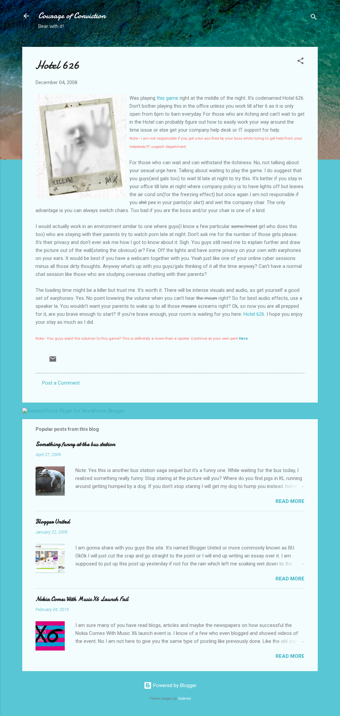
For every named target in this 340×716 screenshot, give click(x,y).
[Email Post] (53, 361)
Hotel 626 (253, 314)
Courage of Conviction (72, 15)
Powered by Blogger (174, 685)
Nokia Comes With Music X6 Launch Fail (82, 599)
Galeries (184, 698)
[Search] (314, 18)
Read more (290, 501)
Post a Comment (61, 383)
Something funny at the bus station (75, 444)
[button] (300, 62)
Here (243, 338)
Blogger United (53, 522)
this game (167, 98)
